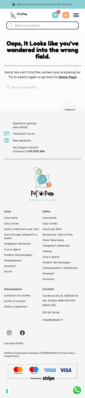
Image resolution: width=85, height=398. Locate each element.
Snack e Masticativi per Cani (21, 229)
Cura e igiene (12, 249)
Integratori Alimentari (56, 245)
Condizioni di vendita (17, 295)
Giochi (8, 271)
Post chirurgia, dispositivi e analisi (21, 236)
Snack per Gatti (52, 229)
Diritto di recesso (15, 301)
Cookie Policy (11, 356)
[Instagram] (9, 333)
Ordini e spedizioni (15, 306)
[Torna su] (70, 107)
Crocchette (11, 217)
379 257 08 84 (51, 312)
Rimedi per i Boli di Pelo (57, 234)
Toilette (47, 251)
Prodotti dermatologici (56, 262)
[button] (76, 15)
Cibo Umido (11, 223)
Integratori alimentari (17, 243)
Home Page (67, 77)
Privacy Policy (66, 352)
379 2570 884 (36, 151)
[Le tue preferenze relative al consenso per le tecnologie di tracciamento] (7, 391)
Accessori (10, 265)
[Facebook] (22, 333)
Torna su (70, 109)
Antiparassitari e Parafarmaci (60, 267)
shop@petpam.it (52, 319)
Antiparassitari (13, 260)
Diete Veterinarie (53, 240)
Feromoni (48, 279)
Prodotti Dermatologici (18, 254)
